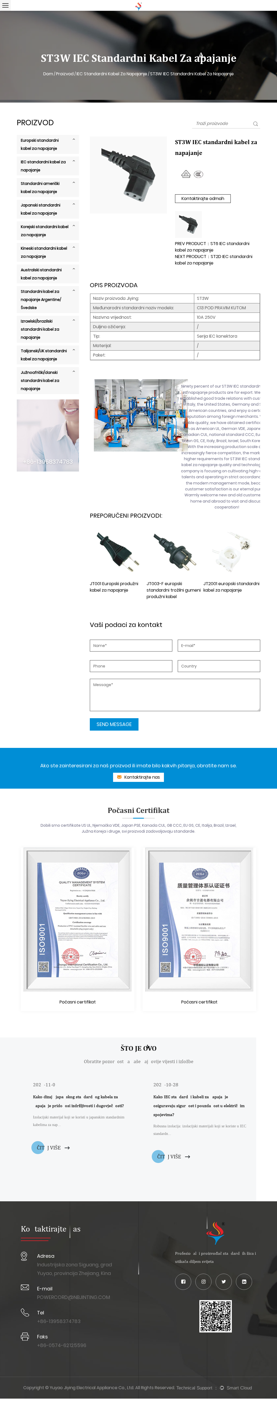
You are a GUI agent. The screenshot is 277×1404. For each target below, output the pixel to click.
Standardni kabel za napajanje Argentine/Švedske (41, 299)
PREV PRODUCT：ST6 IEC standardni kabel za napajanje (212, 246)
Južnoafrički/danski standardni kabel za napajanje (40, 380)
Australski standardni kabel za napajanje (41, 274)
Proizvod (65, 74)
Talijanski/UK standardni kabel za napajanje (44, 355)
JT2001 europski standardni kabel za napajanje (231, 587)
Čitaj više (49, 1147)
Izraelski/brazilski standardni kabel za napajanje (40, 329)
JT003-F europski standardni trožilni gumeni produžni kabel (174, 590)
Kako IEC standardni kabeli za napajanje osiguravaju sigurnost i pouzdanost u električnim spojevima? (199, 1105)
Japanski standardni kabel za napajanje (40, 209)
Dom (48, 74)
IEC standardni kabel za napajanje (112, 74)
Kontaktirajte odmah (203, 198)
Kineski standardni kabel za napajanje (44, 252)
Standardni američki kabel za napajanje (40, 187)
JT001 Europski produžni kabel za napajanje (114, 587)
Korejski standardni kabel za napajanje (44, 231)
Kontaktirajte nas (141, 777)
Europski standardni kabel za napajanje (40, 144)
